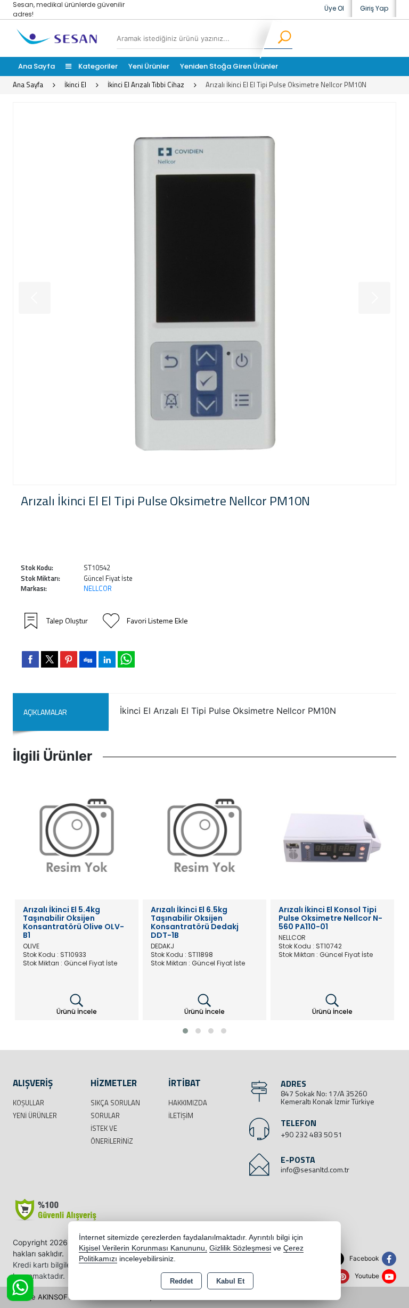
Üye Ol (334, 8)
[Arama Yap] (277, 38)
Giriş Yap (374, 8)
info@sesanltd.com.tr (315, 1169)
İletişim (180, 1115)
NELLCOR (98, 588)
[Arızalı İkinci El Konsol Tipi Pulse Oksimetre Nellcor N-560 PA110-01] (332, 837)
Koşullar (28, 1102)
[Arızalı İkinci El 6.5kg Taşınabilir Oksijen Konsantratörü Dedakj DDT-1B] (204, 837)
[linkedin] (107, 659)
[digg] (87, 659)
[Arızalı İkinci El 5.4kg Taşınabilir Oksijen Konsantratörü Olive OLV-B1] (76, 837)
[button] (185, 1031)
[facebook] (30, 659)
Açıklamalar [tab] (45, 712)
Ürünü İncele (76, 1011)
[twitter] (49, 659)
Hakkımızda (187, 1102)
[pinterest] (68, 659)
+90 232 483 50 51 (311, 1134)
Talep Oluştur (67, 620)
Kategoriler (97, 66)
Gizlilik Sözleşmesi (240, 1248)
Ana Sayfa (36, 66)
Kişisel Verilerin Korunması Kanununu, (143, 1248)
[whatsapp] (126, 659)
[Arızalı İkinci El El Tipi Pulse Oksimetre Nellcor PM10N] (204, 294)
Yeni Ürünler (35, 1115)
